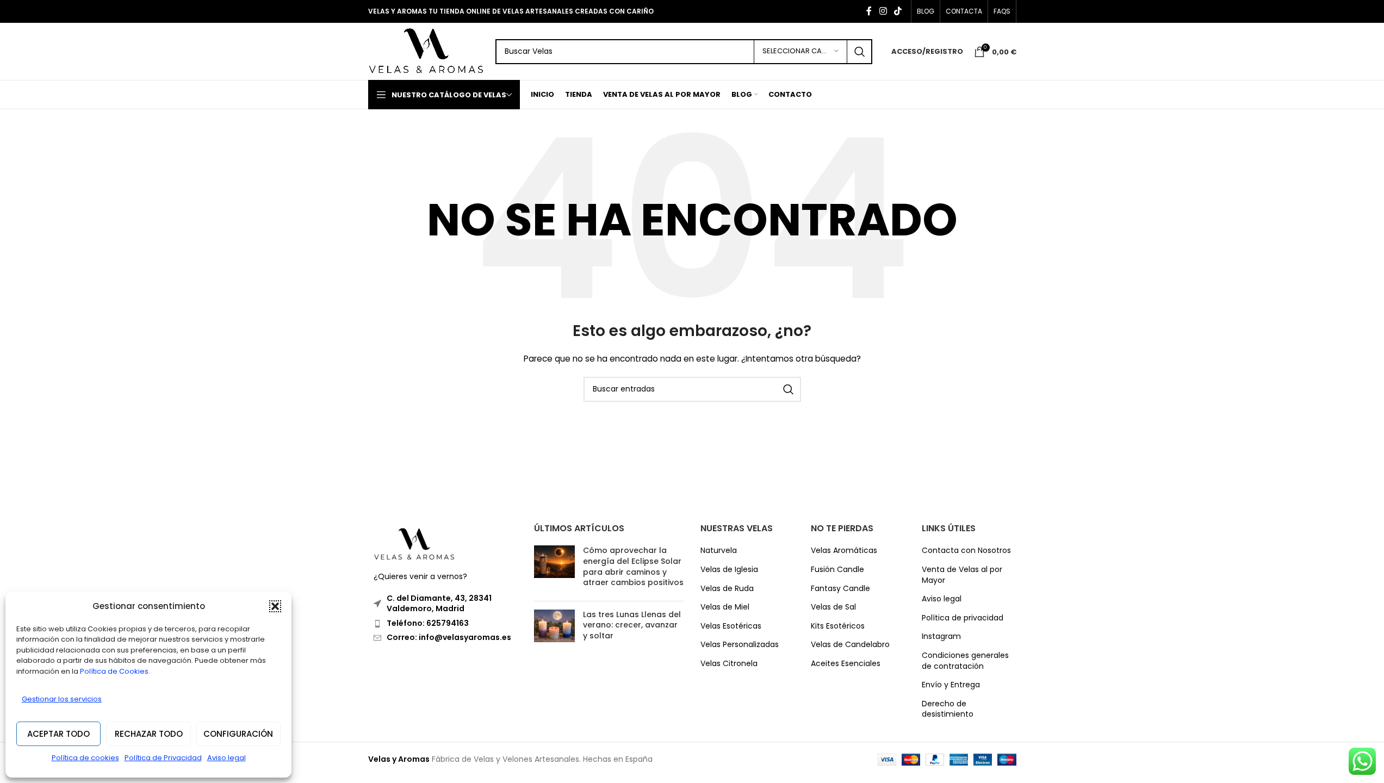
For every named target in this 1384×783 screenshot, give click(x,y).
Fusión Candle (837, 569)
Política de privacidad (962, 618)
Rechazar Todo (149, 733)
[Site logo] (426, 50)
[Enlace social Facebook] (869, 11)
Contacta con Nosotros (966, 550)
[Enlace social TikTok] (897, 11)
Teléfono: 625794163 (428, 623)
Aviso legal (226, 758)
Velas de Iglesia (729, 569)
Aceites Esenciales (845, 663)
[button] (275, 606)
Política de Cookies (114, 671)
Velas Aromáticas (844, 550)
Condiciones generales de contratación (965, 661)
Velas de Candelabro (850, 644)
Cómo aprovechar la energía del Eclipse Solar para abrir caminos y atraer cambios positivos (633, 566)
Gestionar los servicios (62, 699)
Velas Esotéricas (730, 626)
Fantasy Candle (840, 588)
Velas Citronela (729, 663)
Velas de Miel (724, 607)
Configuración (238, 733)
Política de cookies (85, 758)
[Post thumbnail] (554, 568)
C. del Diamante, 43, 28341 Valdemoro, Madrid (439, 603)
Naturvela (718, 550)
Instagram (941, 636)
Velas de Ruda (727, 588)
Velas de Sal (833, 607)
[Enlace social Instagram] (883, 11)
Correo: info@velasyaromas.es (449, 637)
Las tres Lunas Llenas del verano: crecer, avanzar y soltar (632, 625)
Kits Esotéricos (838, 626)
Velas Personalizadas (739, 644)
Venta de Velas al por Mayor (962, 575)
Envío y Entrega (951, 685)
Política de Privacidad (163, 758)
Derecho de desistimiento (947, 709)
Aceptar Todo (58, 733)
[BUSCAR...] (859, 51)
